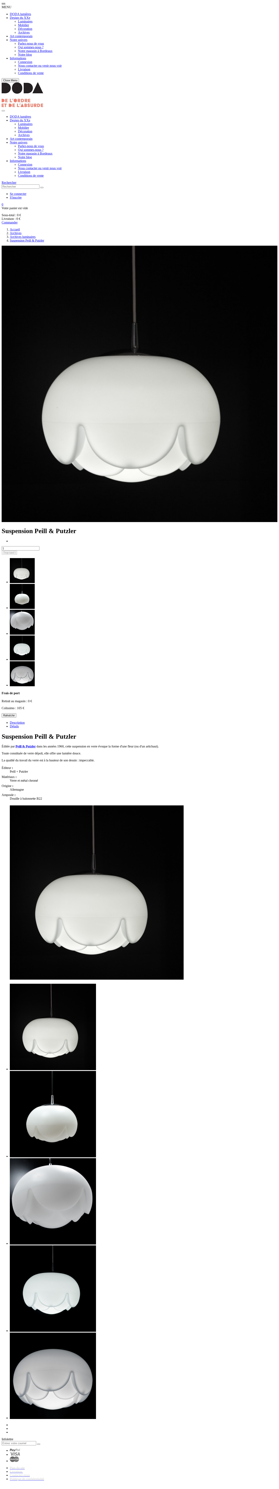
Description (17, 722)
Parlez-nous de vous (31, 43)
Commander (10, 222)
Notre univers (18, 40)
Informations (18, 58)
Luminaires (25, 21)
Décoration (25, 29)
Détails (14, 726)
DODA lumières (20, 14)
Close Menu (10, 80)
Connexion (25, 62)
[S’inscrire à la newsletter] (38, 1444)
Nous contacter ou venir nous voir (40, 65)
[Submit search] (42, 187)
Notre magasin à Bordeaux (35, 51)
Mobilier (23, 25)
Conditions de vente (31, 73)
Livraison (24, 69)
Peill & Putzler (26, 746)
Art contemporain (21, 36)
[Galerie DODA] (22, 106)
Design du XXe (20, 17)
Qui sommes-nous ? (31, 47)
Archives (24, 32)
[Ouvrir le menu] (3, 110)
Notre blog (25, 54)
